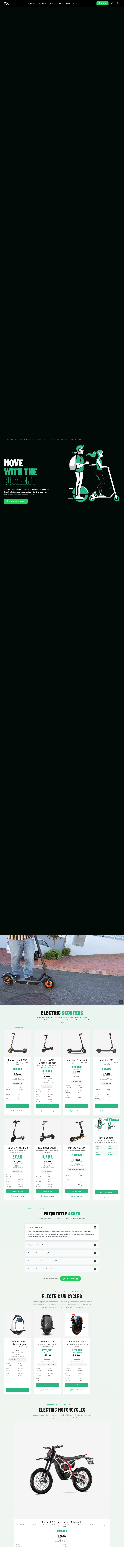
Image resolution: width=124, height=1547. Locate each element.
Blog (68, 3)
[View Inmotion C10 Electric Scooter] (47, 1072)
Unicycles (42, 3)
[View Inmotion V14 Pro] (76, 1352)
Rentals (52, 3)
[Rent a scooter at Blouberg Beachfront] (106, 1159)
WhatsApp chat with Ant (17, 501)
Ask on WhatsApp (72, 1279)
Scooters (31, 3)
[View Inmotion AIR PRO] (17, 1072)
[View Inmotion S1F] (106, 1072)
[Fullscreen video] (121, 1002)
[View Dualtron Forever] (47, 1159)
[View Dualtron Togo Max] (17, 1159)
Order (75, 3)
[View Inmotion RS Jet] (76, 1159)
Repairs (60, 3)
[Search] (112, 3)
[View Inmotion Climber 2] (76, 1072)
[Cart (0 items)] (118, 3)
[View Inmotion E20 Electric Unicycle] (17, 1352)
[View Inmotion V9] (47, 1352)
